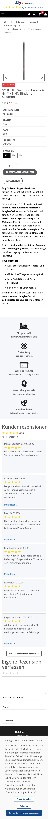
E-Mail (6, 707)
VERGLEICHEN (13, 180)
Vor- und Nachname (13, 697)
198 (21, 155)
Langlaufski (34, 22)
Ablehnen (24, 806)
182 (6, 155)
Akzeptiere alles (24, 799)
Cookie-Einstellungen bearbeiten (24, 813)
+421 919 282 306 (22, 736)
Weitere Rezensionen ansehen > (24, 653)
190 (13, 155)
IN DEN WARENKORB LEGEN (20, 172)
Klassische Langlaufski (12, 25)
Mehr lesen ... (10, 504)
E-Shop (12, 22)
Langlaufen (22, 22)
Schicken (9, 720)
